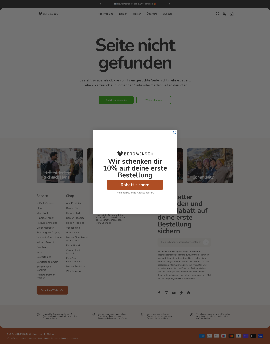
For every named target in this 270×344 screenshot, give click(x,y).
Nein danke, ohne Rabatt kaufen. (135, 192)
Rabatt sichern (135, 185)
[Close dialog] (174, 132)
